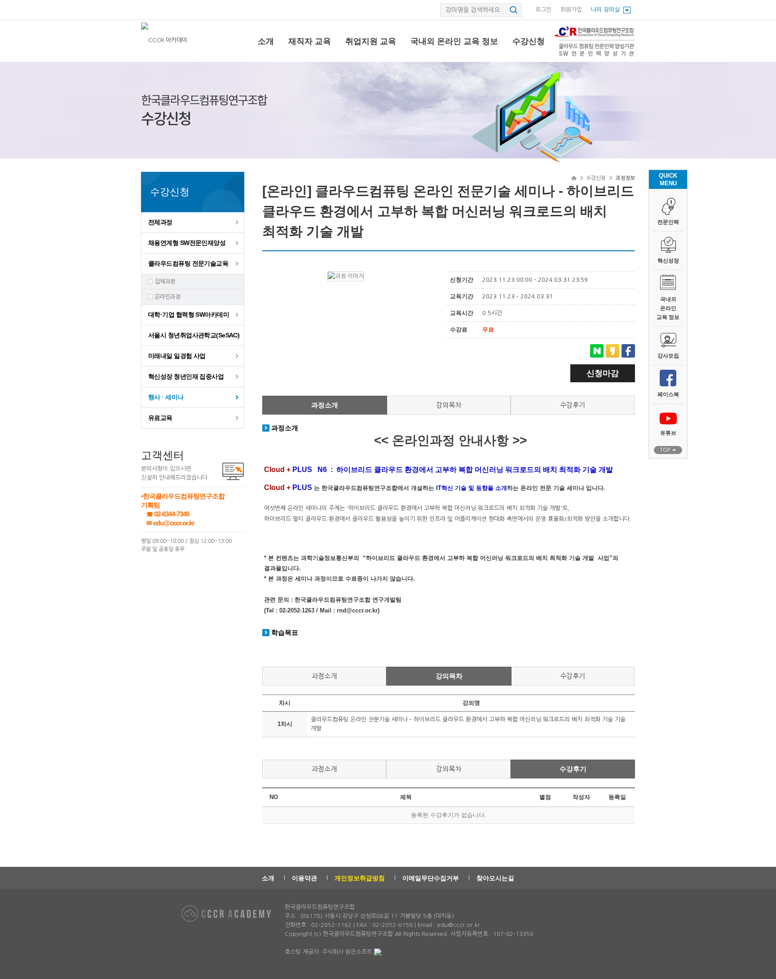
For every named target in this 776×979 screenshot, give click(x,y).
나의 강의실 (605, 10)
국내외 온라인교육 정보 (668, 308)
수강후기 (572, 405)
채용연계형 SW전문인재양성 (186, 242)
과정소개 (324, 405)
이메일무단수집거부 (430, 878)
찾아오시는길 (495, 878)
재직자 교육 (309, 41)
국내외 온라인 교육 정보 (454, 41)
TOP (665, 450)
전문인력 (668, 222)
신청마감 (602, 373)
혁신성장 (668, 261)
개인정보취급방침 (360, 878)
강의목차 (448, 405)
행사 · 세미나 (166, 397)
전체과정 (160, 222)
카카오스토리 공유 (612, 351)
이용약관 (304, 878)
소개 (266, 41)
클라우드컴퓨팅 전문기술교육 (188, 263)
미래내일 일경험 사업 (177, 355)
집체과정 (164, 281)
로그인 (543, 10)
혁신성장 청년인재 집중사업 (186, 376)
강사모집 (668, 356)
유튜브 (668, 433)
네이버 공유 (597, 351)
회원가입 (571, 10)
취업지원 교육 (370, 41)
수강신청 (528, 41)
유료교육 (160, 417)
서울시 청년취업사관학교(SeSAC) (193, 335)
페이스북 (668, 394)
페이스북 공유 (628, 351)
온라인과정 (167, 297)
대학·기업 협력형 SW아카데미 (188, 314)
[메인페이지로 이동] (165, 40)
